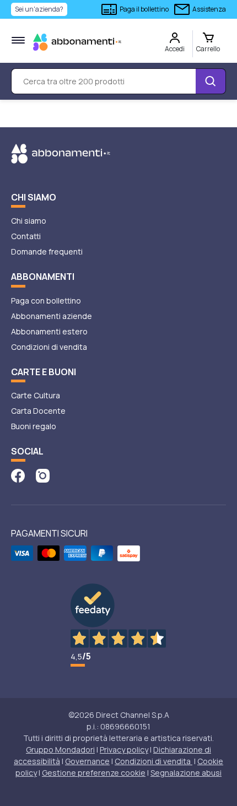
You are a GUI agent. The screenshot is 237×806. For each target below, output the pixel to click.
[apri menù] (18, 40)
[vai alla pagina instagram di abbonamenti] (43, 474)
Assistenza (209, 9)
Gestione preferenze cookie (94, 772)
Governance (87, 761)
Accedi (175, 48)
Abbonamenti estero (49, 331)
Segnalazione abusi (186, 772)
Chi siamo (28, 220)
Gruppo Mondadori (60, 749)
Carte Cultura (35, 395)
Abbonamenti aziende (51, 316)
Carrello (208, 48)
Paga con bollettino (46, 300)
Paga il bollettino (144, 9)
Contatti (26, 236)
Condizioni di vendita (49, 347)
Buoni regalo (33, 426)
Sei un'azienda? (39, 9)
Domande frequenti (47, 251)
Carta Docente (38, 410)
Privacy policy (124, 749)
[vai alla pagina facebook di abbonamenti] (18, 474)
